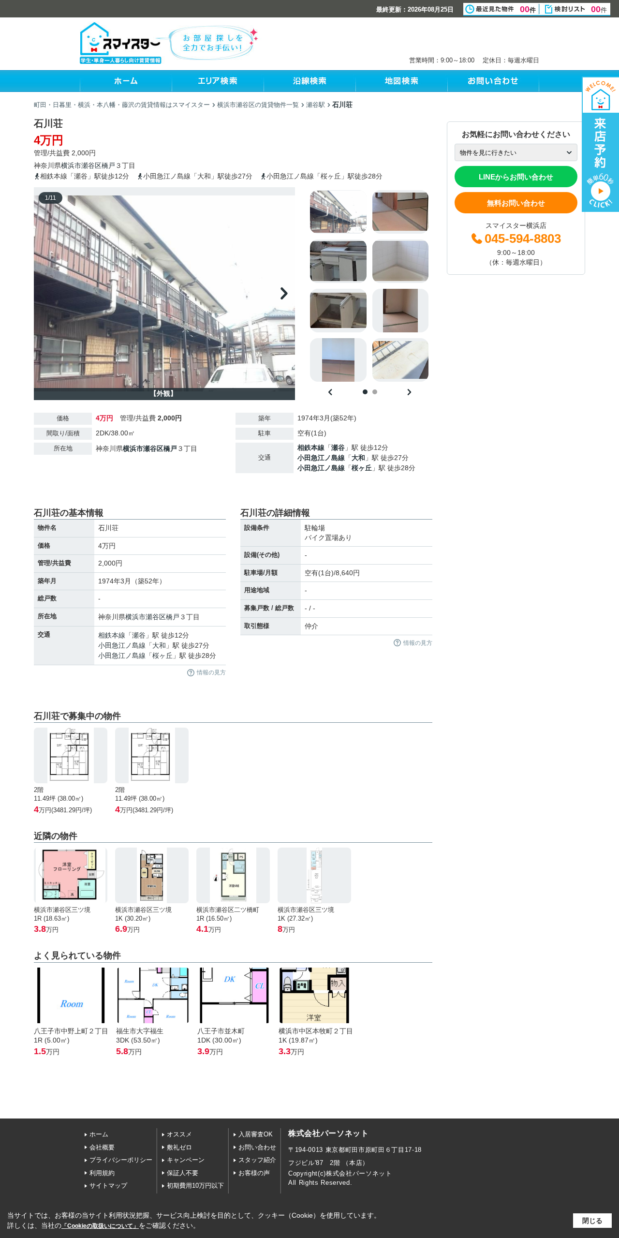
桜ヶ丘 (362, 468)
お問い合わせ (257, 1147)
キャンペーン (186, 1159)
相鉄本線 (310, 447)
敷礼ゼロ (179, 1147)
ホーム (98, 1134)
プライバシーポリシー (120, 1159)
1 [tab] (365, 391)
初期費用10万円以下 (195, 1185)
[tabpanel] (369, 286)
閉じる (592, 1220)
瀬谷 (338, 447)
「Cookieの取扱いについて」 (100, 1226)
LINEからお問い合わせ (516, 177)
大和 (358, 458)
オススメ (179, 1134)
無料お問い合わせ (516, 203)
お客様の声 (254, 1173)
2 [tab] (374, 391)
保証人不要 (182, 1173)
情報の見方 (211, 672)
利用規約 (102, 1173)
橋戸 (108, 165)
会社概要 (102, 1147)
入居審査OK (255, 1134)
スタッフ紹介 (257, 1159)
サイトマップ (108, 1185)
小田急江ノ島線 (321, 458)
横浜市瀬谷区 (81, 165)
